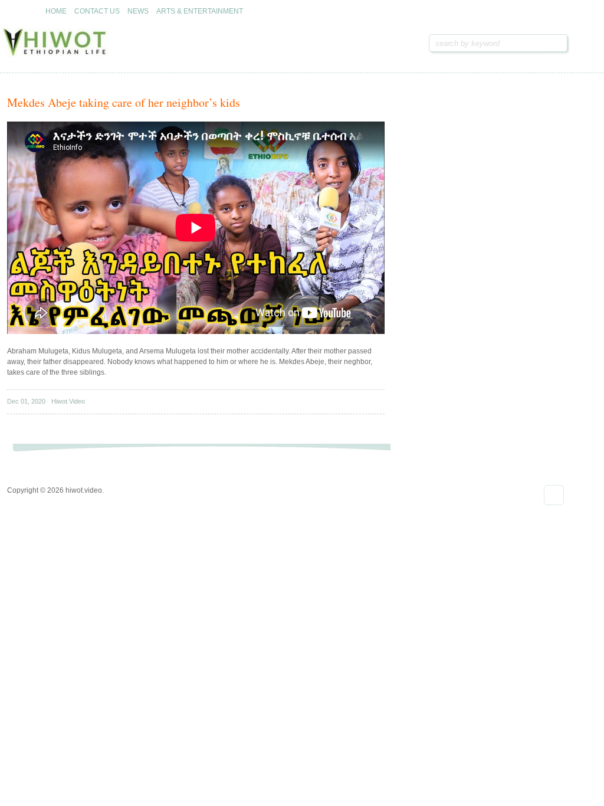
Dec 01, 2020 (26, 401)
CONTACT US (97, 11)
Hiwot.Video (68, 401)
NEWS (138, 11)
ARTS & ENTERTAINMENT (199, 11)
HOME (56, 11)
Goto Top (554, 495)
